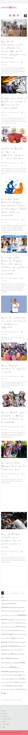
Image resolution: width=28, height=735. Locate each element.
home (4, 711)
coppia (3, 623)
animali (23, 611)
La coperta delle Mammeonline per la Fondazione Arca (13, 466)
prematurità (4, 675)
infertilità (15, 646)
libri (12, 653)
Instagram (18, 15)
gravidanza (6, 646)
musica (3, 667)
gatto (3, 641)
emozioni (22, 630)
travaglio (15, 686)
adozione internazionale (20, 600)
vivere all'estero (20, 689)
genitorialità (19, 642)
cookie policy (6, 724)
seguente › (15, 593)
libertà (9, 654)
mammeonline (5, 663)
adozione (11, 600)
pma (22, 671)
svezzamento (22, 682)
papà (10, 671)
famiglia (10, 634)
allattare (3, 611)
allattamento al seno (18, 607)
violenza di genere (10, 689)
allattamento (6, 607)
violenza (3, 689)
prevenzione (11, 675)
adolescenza (5, 600)
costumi (8, 623)
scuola (22, 678)
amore (18, 611)
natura (18, 667)
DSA (2, 630)
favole (15, 634)
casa (14, 620)
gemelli (8, 642)
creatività (18, 623)
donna (18, 626)
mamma (9, 658)
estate (3, 634)
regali (19, 675)
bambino (4, 619)
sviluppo (3, 686)
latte (20, 646)
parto (14, 671)
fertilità (19, 634)
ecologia (9, 630)
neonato (5, 671)
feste (7, 638)
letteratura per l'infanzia (12, 650)
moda (22, 662)
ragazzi (16, 675)
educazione (16, 630)
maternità (16, 663)
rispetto (7, 679)
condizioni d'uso (7, 719)
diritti (10, 627)
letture (4, 653)
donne (24, 626)
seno (10, 682)
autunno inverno (13, 615)
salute (12, 678)
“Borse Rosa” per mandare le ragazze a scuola (13, 369)
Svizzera (9, 685)
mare (11, 663)
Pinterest (14, 15)
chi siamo (5, 716)
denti (7, 627)
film (22, 638)
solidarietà (16, 682)
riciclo (3, 679)
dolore (13, 627)
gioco (24, 642)
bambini (22, 615)
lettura (21, 650)
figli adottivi (18, 638)
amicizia (13, 611)
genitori (13, 642)
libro (3, 658)
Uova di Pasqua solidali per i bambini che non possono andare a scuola (11, 541)
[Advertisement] (14, 496)
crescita (23, 623)
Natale (13, 667)
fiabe (10, 638)
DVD (5, 630)
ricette (23, 675)
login (4, 727)
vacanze (20, 686)
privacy (4, 721)
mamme (16, 658)
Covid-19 (12, 623)
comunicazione (22, 620)
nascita (8, 667)
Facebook (10, 15)
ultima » (23, 593)
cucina (3, 627)
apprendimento (5, 615)
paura (19, 671)
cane (11, 619)
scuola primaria (5, 682)
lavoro (3, 649)
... (19, 73)
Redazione (15, 62)
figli (13, 637)
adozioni (3, 603)
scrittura (16, 679)
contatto (5, 713)
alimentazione (12, 603)
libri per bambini (19, 654)
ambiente (8, 611)
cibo (16, 620)
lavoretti (24, 646)
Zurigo (3, 692)
